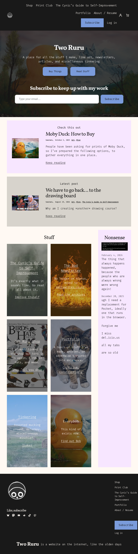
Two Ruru (27, 544)
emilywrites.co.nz (70, 287)
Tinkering (27, 417)
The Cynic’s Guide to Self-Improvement (100, 202)
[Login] (120, 15)
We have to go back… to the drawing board (73, 193)
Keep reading (55, 162)
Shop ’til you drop (27, 370)
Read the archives (71, 294)
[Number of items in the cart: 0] (127, 15)
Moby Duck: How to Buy (70, 134)
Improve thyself (27, 297)
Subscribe (92, 22)
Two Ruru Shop (27, 341)
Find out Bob (71, 441)
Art (73, 140)
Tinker (27, 445)
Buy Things (55, 71)
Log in (112, 23)
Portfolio (71, 339)
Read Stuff (82, 71)
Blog (78, 140)
